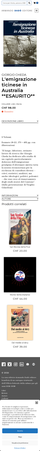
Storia (19, 104)
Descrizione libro (13, 121)
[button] (37, 402)
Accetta (20, 431)
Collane (5, 398)
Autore (6, 198)
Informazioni (10, 195)
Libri (13, 104)
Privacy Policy (20, 448)
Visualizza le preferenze (20, 443)
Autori (4, 396)
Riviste (5, 393)
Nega (20, 437)
